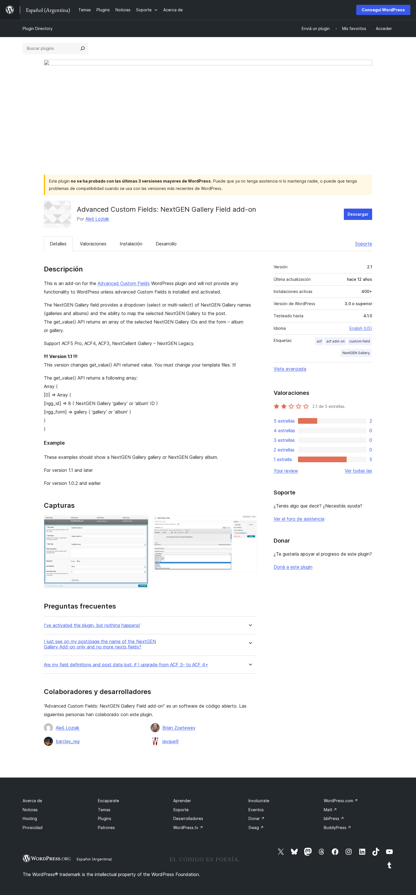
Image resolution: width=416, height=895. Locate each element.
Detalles (58, 244)
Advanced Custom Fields (124, 283)
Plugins (104, 818)
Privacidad (32, 827)
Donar (256, 818)
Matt (330, 809)
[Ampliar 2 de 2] (249, 523)
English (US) (360, 328)
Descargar (358, 214)
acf (319, 341)
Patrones (106, 827)
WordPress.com (341, 800)
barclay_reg (68, 741)
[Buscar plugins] (82, 48)
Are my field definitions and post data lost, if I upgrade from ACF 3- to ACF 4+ (126, 664)
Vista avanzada (290, 369)
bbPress (334, 818)
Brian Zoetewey (179, 728)
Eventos (256, 809)
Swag (256, 827)
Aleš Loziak (97, 219)
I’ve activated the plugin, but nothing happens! (92, 625)
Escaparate (108, 800)
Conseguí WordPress (383, 9)
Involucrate (258, 800)
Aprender (182, 800)
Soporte (363, 244)
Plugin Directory (38, 28)
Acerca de (32, 800)
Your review (286, 471)
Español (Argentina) (94, 859)
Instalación (131, 244)
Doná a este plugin (293, 567)
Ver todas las (358, 471)
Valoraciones (93, 244)
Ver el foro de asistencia (299, 519)
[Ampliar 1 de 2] (140, 523)
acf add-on (335, 341)
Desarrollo (166, 244)
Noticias (30, 809)
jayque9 (170, 741)
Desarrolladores (188, 818)
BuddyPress (337, 827)
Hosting (30, 818)
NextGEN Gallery (356, 353)
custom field (359, 341)
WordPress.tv (188, 827)
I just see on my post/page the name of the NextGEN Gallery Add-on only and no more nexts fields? (100, 644)
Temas (104, 809)
